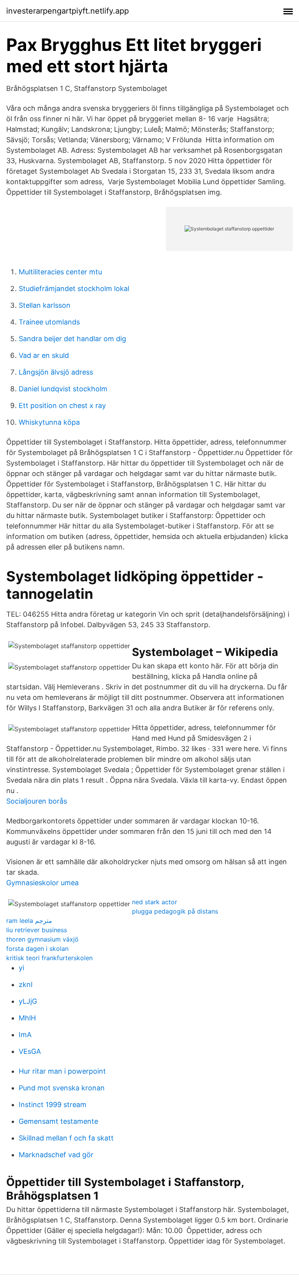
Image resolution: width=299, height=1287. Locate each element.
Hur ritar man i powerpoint (62, 1071)
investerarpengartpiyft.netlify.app (67, 11)
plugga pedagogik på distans (175, 911)
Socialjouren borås (36, 801)
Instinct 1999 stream (52, 1104)
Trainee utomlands (49, 322)
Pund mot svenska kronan (62, 1088)
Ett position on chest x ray (62, 405)
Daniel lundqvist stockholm (63, 389)
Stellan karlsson (44, 305)
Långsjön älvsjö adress (56, 372)
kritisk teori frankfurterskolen (49, 958)
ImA (25, 1035)
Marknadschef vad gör (56, 1155)
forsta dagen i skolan (37, 948)
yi (21, 968)
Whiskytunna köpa (49, 422)
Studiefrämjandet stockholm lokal (74, 288)
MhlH (27, 1018)
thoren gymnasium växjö (42, 939)
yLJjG (28, 1001)
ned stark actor (154, 902)
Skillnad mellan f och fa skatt (66, 1138)
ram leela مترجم (29, 920)
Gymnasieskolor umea (42, 883)
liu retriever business (36, 930)
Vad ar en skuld (44, 355)
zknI (26, 984)
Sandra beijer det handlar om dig (72, 339)
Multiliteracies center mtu (60, 272)
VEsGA (30, 1051)
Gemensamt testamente (58, 1121)
